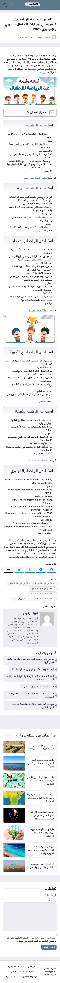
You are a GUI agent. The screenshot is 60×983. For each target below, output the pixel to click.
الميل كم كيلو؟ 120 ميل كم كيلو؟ (38, 686)
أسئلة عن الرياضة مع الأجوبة (42, 588)
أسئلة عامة (27, 735)
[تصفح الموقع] (54, 5)
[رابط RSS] (11, 5)
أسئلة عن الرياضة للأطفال (20, 583)
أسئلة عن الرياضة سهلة (45, 583)
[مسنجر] (41, 570)
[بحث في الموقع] (5, 5)
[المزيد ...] (8, 570)
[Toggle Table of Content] (50, 112)
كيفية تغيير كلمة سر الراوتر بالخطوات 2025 (33, 669)
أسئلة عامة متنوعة (38, 310)
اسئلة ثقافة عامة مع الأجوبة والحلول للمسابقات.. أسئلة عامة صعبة (30, 678)
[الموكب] (33, 5)
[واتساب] (30, 570)
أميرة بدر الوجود (43, 37)
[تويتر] (19, 570)
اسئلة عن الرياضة (21, 598)
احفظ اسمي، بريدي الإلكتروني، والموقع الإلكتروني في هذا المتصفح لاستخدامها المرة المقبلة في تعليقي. (32, 939)
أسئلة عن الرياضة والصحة (43, 598)
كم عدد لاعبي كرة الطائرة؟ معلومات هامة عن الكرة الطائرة (32, 706)
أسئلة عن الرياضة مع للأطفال (42, 593)
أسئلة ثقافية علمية (38, 460)
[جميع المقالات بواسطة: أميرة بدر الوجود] (47, 618)
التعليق (53, 900)
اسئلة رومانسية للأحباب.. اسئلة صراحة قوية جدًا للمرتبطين (30, 695)
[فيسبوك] (51, 570)
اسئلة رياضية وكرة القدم (36, 177)
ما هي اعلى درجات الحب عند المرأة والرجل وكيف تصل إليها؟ (30, 660)
